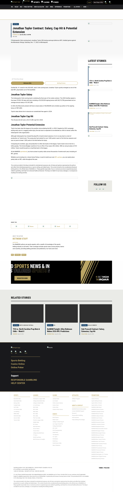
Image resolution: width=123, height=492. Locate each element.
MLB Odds (35, 407)
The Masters (56, 434)
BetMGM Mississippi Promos (98, 433)
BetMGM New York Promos (98, 441)
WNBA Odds (36, 422)
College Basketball (57, 426)
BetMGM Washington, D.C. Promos (100, 454)
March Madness (56, 445)
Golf (47, 7)
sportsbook (23, 151)
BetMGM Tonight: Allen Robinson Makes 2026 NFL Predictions (99, 105)
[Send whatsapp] (57, 226)
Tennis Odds (17, 420)
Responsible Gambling (24, 380)
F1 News (35, 435)
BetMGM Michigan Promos (98, 430)
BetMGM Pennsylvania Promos (99, 448)
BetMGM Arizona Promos (97, 409)
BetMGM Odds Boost (96, 407)
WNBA (51, 7)
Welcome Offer (27, 83)
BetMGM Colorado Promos (98, 411)
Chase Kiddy (91, 131)
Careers (74, 401)
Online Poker (17, 367)
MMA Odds (16, 413)
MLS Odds (35, 409)
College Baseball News (38, 433)
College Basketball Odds (39, 401)
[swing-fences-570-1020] (100, 156)
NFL (12, 7)
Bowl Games (56, 417)
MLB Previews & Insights (39, 439)
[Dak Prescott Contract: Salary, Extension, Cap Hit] (95, 313)
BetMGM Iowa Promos (97, 418)
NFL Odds (35, 413)
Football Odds (17, 405)
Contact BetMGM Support (78, 411)
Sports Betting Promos (97, 401)
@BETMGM (15, 242)
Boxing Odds (17, 403)
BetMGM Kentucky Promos (98, 422)
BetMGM (91, 85)
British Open (55, 419)
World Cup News (37, 437)
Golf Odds (16, 407)
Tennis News (36, 430)
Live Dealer (55, 401)
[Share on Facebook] (31, 226)
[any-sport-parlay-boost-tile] (100, 48)
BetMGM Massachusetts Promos (99, 428)
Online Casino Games (58, 403)
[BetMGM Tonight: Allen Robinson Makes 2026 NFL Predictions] (61, 313)
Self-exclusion (75, 417)
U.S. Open (55, 436)
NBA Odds (35, 411)
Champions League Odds (39, 398)
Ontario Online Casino (58, 409)
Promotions (66, 7)
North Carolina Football (26, 325)
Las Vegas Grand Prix (58, 424)
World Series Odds (57, 443)
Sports (24, 254)
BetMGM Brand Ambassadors (79, 409)
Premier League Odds (38, 420)
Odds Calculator (39, 7)
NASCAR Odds (17, 415)
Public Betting (28, 7)
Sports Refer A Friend (97, 403)
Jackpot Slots (56, 398)
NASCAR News (36, 426)
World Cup (55, 441)
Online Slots (55, 407)
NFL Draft (55, 428)
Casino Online (18, 364)
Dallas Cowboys (92, 325)
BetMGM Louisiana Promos (98, 424)
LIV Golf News (36, 405)
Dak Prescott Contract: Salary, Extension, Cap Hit (98, 128)
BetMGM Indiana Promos (97, 415)
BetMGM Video (92, 108)
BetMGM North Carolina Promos (99, 443)
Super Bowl (55, 432)
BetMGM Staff (16, 34)
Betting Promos (61, 83)
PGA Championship (57, 430)
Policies (106, 468)
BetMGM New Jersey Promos (99, 439)
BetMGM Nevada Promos (98, 437)
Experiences (58, 7)
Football (15, 24)
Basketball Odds (18, 401)
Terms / (101, 468)
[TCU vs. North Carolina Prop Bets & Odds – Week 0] (27, 313)
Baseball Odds (17, 398)
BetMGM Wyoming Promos (98, 458)
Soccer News (36, 428)
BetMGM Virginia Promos (97, 452)
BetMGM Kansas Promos (98, 420)
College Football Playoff (58, 421)
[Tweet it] (17, 226)
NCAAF (16, 7)
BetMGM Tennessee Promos (98, 450)
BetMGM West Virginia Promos (99, 456)
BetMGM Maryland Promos (98, 426)
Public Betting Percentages (78, 419)
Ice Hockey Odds (18, 409)
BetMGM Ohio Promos (97, 445)
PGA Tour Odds (36, 418)
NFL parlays (58, 157)
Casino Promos (95, 398)
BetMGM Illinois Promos (97, 413)
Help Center (18, 383)
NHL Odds (35, 415)
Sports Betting (18, 360)
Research (74, 413)
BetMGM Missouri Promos (98, 435)
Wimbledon (55, 438)
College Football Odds (38, 403)
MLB (21, 7)
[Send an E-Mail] (44, 226)
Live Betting (16, 411)
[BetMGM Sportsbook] (17, 2)
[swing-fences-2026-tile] (100, 30)
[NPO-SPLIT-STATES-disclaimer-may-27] (44, 195)
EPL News (35, 424)
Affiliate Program (76, 398)
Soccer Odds (17, 418)
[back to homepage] (26, 2)
